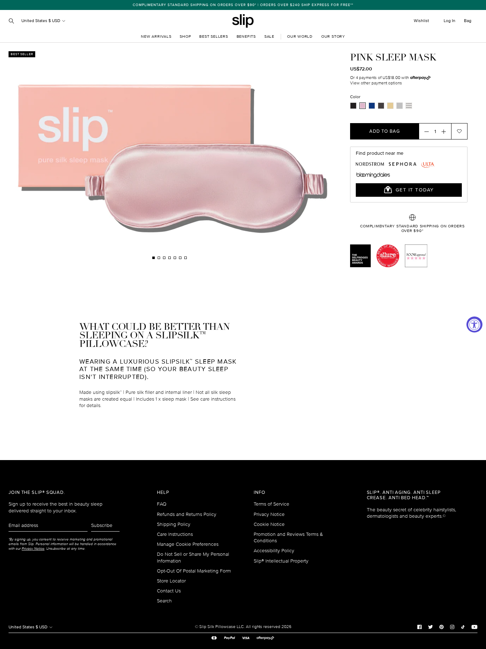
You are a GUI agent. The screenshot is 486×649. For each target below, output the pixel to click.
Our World (300, 36)
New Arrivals (156, 36)
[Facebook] (419, 627)
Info (259, 492)
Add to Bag (384, 131)
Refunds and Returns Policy (186, 514)
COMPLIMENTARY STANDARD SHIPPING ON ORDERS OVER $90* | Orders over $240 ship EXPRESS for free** (243, 5)
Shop (185, 36)
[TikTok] (462, 627)
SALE (269, 36)
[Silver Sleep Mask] (399, 105)
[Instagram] (452, 627)
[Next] (254, 156)
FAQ (162, 504)
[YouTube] (474, 627)
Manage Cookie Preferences (187, 544)
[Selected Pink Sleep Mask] (362, 105)
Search (164, 601)
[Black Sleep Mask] (353, 105)
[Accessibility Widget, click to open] (474, 325)
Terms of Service (271, 504)
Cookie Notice (269, 524)
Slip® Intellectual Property (281, 561)
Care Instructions (175, 534)
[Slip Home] (243, 21)
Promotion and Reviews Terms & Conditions (288, 537)
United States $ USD (41, 20)
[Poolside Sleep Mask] (409, 105)
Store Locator (171, 581)
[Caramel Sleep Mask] (390, 105)
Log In (449, 20)
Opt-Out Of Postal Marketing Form (194, 571)
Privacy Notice (269, 514)
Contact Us (169, 591)
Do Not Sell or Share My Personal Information (193, 557)
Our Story (333, 36)
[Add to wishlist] (459, 131)
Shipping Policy (173, 524)
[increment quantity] (445, 131)
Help (163, 492)
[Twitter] (430, 627)
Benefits (246, 36)
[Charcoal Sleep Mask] (381, 105)
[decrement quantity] (424, 131)
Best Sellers (213, 36)
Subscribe (101, 525)
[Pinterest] (441, 627)
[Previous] (84, 156)
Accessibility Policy (274, 551)
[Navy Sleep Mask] (372, 105)
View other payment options (376, 83)
